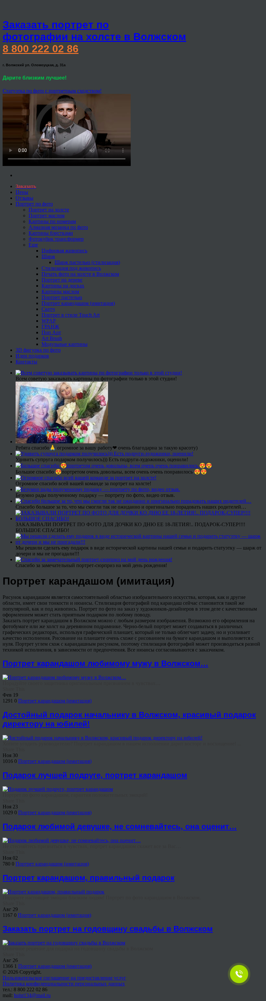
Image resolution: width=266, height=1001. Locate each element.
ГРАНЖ (50, 326)
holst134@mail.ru (32, 995)
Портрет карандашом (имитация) (78, 303)
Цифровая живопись (64, 250)
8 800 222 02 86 (41, 49)
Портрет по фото (34, 204)
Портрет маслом (47, 215)
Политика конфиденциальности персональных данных (64, 983)
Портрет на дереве (62, 280)
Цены (22, 192)
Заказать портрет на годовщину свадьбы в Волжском (108, 928)
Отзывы (24, 198)
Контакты (26, 361)
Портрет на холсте (49, 209)
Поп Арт (51, 332)
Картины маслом (60, 291)
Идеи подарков (32, 356)
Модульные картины (65, 344)
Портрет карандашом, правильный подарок (89, 877)
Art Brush (52, 338)
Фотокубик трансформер (56, 239)
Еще (33, 244)
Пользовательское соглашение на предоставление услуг (64, 978)
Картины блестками (51, 233)
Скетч (48, 309)
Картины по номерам (52, 221)
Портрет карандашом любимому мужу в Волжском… (105, 663)
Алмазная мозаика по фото (58, 227)
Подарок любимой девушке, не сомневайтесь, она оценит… (120, 826)
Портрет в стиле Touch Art (71, 315)
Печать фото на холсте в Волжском (80, 274)
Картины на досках (63, 285)
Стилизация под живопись (71, 268)
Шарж (48, 256)
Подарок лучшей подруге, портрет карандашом (95, 775)
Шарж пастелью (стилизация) (87, 262)
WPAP (49, 320)
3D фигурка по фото (38, 350)
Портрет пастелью (62, 297)
